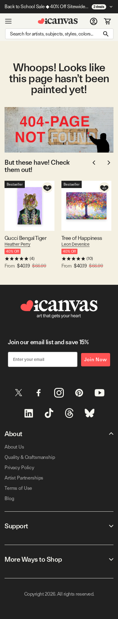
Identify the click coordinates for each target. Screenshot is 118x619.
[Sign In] (93, 21)
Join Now (95, 359)
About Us (14, 447)
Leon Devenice (75, 244)
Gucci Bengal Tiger (25, 238)
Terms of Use (18, 488)
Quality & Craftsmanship (30, 457)
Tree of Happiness (81, 238)
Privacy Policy (19, 467)
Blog (9, 498)
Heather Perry (17, 244)
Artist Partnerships (24, 478)
